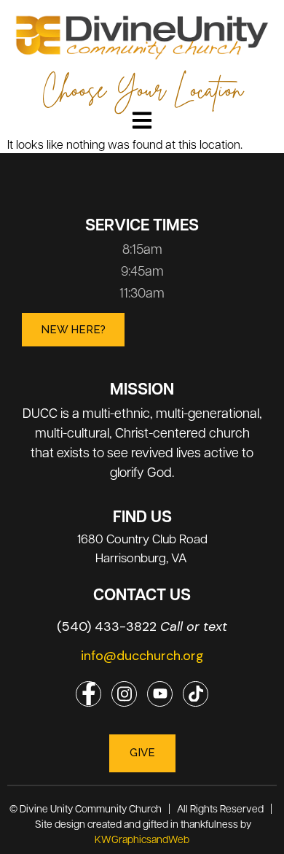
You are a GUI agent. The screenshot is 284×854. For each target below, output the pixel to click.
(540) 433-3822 (142, 626)
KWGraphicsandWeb (142, 838)
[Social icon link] (88, 694)
